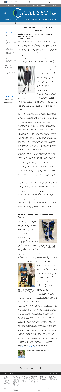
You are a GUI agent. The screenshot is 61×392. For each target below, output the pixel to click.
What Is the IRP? (6, 377)
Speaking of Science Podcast (34, 380)
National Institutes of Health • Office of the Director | (30, 19)
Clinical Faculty (24, 378)
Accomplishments (16, 379)
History (5, 378)
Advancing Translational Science (26, 380)
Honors (5, 379)
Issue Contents (9, 67)
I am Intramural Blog (34, 378)
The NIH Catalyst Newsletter (33, 383)
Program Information (52, 377)
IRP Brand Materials (31, 388)
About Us (7, 5)
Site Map (55, 388)
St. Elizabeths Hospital (9, 57)
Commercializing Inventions (15, 386)
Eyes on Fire (9, 40)
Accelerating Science (16, 380)
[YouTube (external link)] (54, 2)
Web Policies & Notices (49, 388)
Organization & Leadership (6, 381)
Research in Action (16, 381)
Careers (43, 5)
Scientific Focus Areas (16, 377)
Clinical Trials (24, 381)
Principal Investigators (16, 378)
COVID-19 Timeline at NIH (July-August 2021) (11, 62)
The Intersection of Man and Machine (10, 32)
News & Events (35, 5)
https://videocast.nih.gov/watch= (26, 209)
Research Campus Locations (7, 384)
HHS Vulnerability (40, 388)
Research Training (52, 5)
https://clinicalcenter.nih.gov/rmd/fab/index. (29, 346)
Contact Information (7, 385)
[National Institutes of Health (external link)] (9, 389)
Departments (8, 65)
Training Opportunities (52, 378)
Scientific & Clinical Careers (43, 381)
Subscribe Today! (9, 96)
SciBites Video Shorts (34, 381)
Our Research (15, 5)
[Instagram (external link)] (51, 2)
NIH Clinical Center (25, 5)
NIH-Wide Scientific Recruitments (43, 380)
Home (22, 388)
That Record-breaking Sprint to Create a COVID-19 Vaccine (10, 36)
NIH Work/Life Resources (53, 379)
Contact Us (25, 388)
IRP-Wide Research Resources (16, 383)
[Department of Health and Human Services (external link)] (5, 389)
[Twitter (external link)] (52, 2)
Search (39, 390)
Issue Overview (9, 26)
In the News (33, 377)
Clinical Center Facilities (26, 377)
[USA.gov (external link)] (15, 389)
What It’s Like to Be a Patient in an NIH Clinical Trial (11, 44)
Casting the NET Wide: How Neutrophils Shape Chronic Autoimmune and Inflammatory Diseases (10, 51)
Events (32, 384)
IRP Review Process (16, 384)
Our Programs (6, 382)
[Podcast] (49, 2)
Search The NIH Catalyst (9, 23)
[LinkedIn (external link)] (56, 2)
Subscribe (7, 105)
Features (7, 29)
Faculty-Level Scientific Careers (43, 378)
